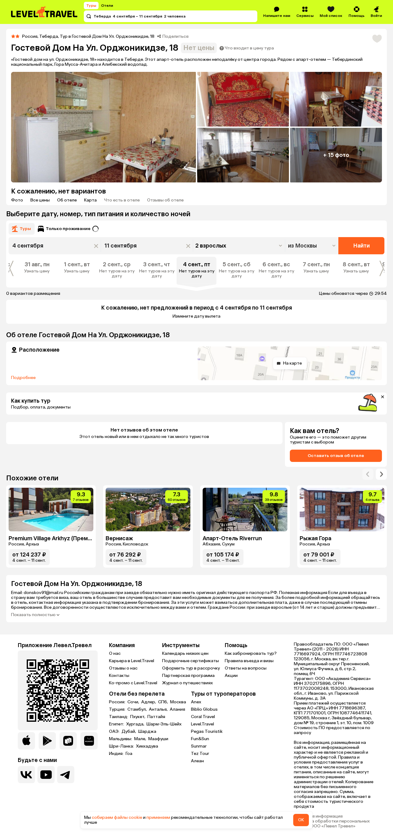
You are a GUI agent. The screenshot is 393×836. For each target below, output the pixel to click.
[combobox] (312, 245)
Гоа (129, 753)
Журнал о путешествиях (187, 683)
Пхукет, (138, 716)
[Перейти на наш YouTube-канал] (46, 774)
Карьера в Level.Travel (131, 660)
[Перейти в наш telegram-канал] (65, 774)
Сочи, (133, 702)
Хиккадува (147, 746)
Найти (361, 245)
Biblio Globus (204, 709)
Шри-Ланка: (122, 746)
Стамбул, (137, 709)
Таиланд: (119, 716)
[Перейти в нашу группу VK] (26, 774)
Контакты (119, 675)
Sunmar (199, 746)
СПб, (163, 702)
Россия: (117, 702)
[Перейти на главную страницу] (44, 12)
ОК (301, 819)
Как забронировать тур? (251, 653)
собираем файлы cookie (117, 817)
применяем (158, 817)
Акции (231, 675)
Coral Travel (203, 716)
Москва (178, 702)
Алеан (197, 761)
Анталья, (159, 709)
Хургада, (135, 724)
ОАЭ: (114, 731)
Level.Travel (202, 724)
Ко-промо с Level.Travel (133, 683)
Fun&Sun (200, 738)
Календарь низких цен (185, 653)
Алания (177, 709)
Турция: (117, 709)
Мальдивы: (121, 738)
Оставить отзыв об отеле (336, 455)
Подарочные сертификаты (190, 660)
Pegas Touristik (207, 731)
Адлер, (149, 702)
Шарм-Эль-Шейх (163, 724)
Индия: (116, 753)
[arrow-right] (367, 474)
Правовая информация (318, 816)
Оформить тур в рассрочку (191, 668)
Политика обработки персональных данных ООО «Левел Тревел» (332, 824)
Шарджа (147, 731)
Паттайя (156, 716)
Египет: (117, 724)
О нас (115, 653)
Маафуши (158, 738)
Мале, (140, 738)
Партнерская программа (188, 675)
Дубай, (129, 731)
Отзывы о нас (123, 668)
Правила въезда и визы (249, 660)
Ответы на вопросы (246, 668)
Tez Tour (200, 753)
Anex (196, 702)
